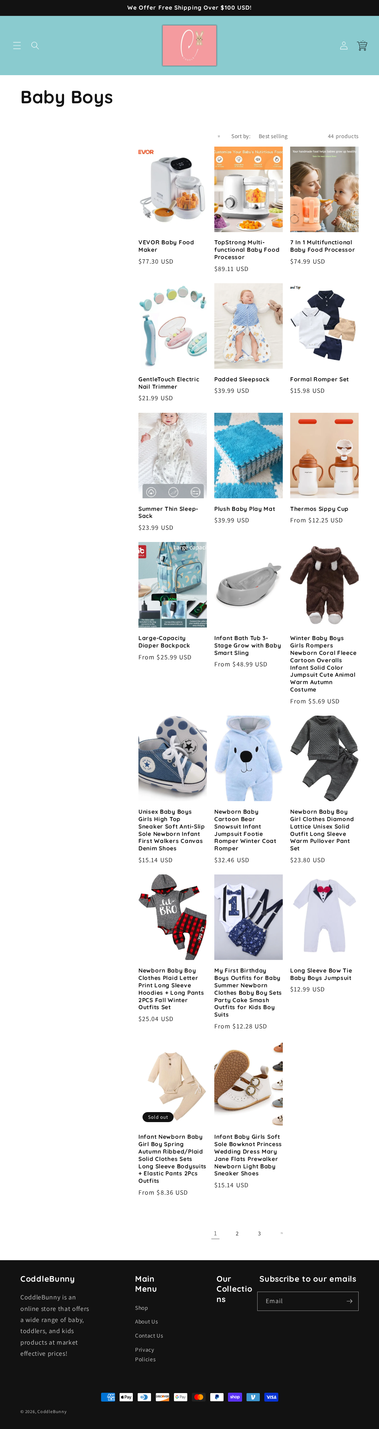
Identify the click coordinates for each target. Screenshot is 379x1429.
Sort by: (241, 136)
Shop (141, 1307)
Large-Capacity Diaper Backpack (164, 642)
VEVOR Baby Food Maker (166, 246)
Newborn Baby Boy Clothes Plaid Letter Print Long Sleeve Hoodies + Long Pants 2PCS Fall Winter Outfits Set (171, 989)
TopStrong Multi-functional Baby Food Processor (246, 250)
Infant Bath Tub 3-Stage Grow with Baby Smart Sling (247, 645)
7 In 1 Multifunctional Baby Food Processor (322, 246)
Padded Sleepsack (242, 379)
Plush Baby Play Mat (244, 508)
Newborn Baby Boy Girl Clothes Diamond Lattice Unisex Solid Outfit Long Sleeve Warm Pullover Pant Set (322, 830)
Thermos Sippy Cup (319, 508)
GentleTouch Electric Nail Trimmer (168, 383)
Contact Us (149, 1335)
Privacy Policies (145, 1354)
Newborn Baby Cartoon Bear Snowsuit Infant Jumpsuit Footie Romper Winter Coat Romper (245, 830)
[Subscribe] (349, 1301)
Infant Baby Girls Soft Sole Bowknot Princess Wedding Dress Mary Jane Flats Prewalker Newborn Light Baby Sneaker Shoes (248, 1155)
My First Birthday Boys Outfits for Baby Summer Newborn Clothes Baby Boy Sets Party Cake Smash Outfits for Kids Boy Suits (248, 992)
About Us (146, 1321)
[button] (17, 45)
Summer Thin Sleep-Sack (168, 512)
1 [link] (215, 1233)
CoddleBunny (52, 1411)
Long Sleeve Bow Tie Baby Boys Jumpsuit (321, 974)
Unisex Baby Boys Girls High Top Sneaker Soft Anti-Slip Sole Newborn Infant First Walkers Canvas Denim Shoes (171, 830)
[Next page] (281, 1233)
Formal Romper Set (319, 379)
